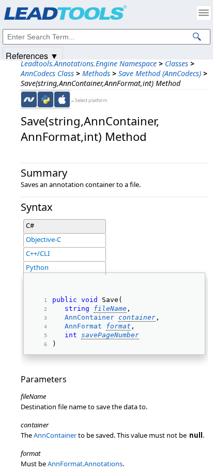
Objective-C (43, 239)
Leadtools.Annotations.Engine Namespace (89, 63)
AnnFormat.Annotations (85, 463)
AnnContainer (89, 317)
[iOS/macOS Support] (62, 99)
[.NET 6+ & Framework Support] (29, 99)
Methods (96, 73)
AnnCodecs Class (47, 73)
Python (37, 267)
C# (30, 225)
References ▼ (32, 55)
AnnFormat (83, 326)
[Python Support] (45, 99)
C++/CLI (38, 253)
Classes (176, 63)
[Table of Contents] (203, 13)
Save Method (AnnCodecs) (159, 73)
